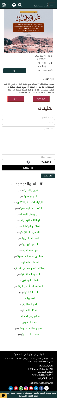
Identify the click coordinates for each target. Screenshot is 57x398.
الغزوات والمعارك (30, 262)
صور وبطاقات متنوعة (30, 328)
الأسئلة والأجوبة (30, 238)
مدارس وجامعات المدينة (30, 256)
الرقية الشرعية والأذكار (30, 202)
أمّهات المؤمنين (30, 280)
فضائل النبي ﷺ (30, 334)
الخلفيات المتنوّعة (30, 232)
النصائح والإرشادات (31, 226)
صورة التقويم (30, 322)
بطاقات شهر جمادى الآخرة (30, 268)
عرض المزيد (41, 98)
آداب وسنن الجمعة (30, 214)
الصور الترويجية (30, 244)
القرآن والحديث (31, 190)
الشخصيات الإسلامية (31, 208)
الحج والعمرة (30, 196)
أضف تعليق (48, 176)
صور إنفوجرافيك (30, 250)
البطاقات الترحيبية (30, 220)
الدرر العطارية (30, 304)
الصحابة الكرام (30, 292)
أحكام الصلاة (30, 310)
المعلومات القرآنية (30, 274)
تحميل (16, 98)
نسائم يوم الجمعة (30, 316)
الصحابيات (30, 298)
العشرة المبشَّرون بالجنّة (30, 286)
